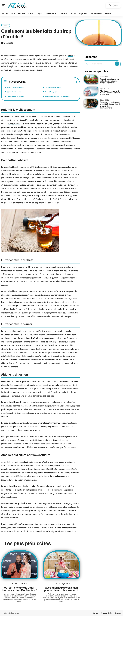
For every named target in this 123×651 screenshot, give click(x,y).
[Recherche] (109, 5)
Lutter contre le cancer (53, 87)
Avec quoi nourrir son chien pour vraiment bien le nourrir (61, 589)
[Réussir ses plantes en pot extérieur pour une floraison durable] (91, 79)
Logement (65, 583)
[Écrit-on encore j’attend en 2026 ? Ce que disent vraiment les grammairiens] (91, 103)
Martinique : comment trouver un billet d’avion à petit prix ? (110, 93)
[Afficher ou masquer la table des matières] (51, 81)
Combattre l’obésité (14, 92)
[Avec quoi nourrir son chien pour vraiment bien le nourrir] (61, 565)
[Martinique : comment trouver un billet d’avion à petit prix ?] (91, 91)
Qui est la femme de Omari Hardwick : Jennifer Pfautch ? (19, 589)
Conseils (23, 583)
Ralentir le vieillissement (15, 87)
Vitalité (5, 26)
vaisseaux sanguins (36, 181)
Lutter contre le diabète (15, 96)
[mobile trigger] (4, 5)
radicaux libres (14, 124)
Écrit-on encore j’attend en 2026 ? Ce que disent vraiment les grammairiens (110, 105)
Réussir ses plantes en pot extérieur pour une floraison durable (109, 81)
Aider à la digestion (52, 92)
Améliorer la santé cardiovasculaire (57, 96)
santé (70, 55)
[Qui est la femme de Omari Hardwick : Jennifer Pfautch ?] (19, 565)
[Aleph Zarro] (17, 5)
